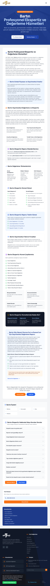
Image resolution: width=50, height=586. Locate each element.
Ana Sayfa (29, 537)
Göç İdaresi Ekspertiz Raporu (32, 547)
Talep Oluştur (21, 482)
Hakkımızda (29, 539)
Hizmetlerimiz (29, 541)
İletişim (28, 552)
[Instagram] (7, 547)
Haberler (28, 551)
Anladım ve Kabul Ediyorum (9, 582)
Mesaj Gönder (25, 502)
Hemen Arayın (20, 394)
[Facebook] (4, 547)
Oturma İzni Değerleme (13, 378)
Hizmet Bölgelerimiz (31, 543)
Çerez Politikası (43, 582)
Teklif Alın (31, 394)
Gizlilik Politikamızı (9, 579)
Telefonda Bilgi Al (11, 482)
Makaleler (29, 549)
